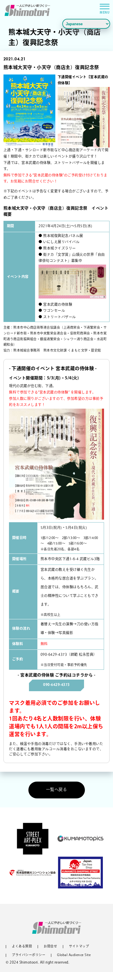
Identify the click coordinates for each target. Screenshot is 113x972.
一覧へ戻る (56, 790)
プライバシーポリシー (28, 955)
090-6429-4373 (54, 655)
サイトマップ (79, 946)
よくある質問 (22, 946)
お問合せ (50, 946)
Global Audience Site (74, 955)
